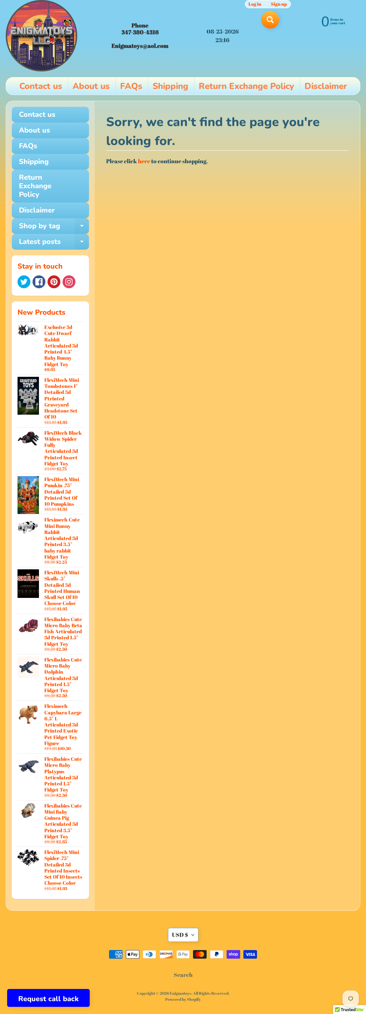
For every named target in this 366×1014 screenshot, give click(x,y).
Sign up (279, 4)
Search (183, 975)
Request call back (48, 999)
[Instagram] (69, 281)
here (144, 161)
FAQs (131, 86)
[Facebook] (39, 281)
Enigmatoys (180, 993)
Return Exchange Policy (246, 86)
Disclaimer (326, 86)
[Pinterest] (54, 281)
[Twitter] (24, 281)
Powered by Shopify (183, 999)
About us (91, 86)
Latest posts (54, 243)
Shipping (170, 86)
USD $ (180, 935)
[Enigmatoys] (41, 35)
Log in (254, 4)
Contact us (40, 86)
